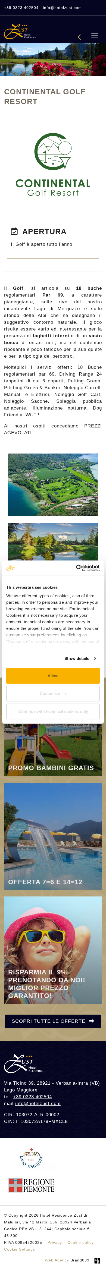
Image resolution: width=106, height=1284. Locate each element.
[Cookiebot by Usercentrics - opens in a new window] (76, 568)
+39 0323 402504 (21, 7)
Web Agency (57, 1260)
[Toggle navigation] (94, 35)
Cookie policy (80, 1242)
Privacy (55, 1242)
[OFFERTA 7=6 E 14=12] (53, 836)
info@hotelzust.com (62, 7)
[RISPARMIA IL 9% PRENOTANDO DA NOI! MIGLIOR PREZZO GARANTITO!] (53, 949)
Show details (76, 658)
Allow (53, 675)
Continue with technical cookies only (53, 711)
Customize (50, 693)
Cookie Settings (19, 1249)
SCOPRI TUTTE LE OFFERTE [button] (49, 1021)
